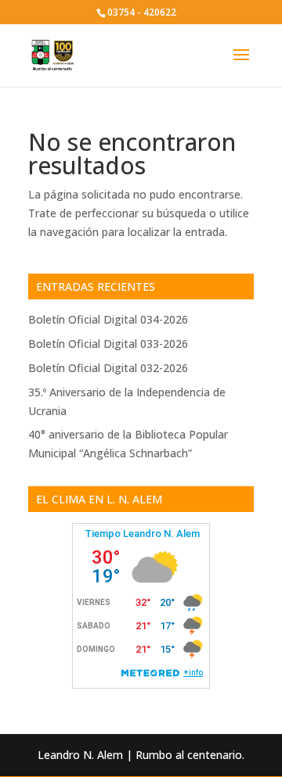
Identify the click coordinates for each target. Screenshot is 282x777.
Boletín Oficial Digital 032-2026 (108, 367)
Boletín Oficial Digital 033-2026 (108, 343)
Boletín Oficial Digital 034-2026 (108, 319)
